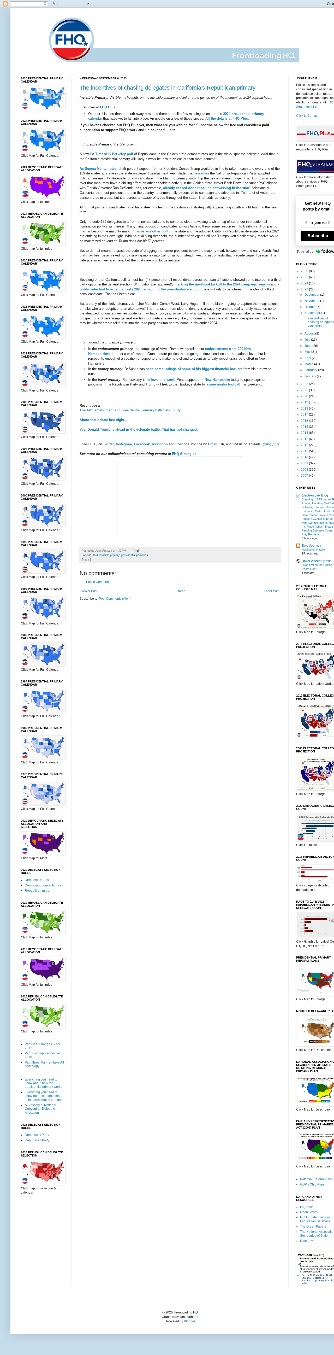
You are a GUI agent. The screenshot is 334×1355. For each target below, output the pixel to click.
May (308, 352)
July (308, 339)
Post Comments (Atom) (115, 598)
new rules (201, 173)
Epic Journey (311, 545)
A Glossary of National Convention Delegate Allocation (40, 1108)
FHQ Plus (107, 107)
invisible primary (109, 555)
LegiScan (307, 1207)
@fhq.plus (271, 444)
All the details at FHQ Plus (226, 118)
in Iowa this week (161, 380)
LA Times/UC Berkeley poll (111, 154)
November (312, 301)
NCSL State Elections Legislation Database (315, 1219)
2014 (305, 433)
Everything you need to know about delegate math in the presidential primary (43, 1096)
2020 (305, 396)
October (311, 307)
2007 (305, 475)
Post (179, 444)
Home (181, 591)
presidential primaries (134, 555)
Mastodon (160, 444)
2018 (305, 408)
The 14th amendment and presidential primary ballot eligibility (130, 410)
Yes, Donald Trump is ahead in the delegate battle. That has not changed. (139, 429)
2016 (305, 421)
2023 (305, 289)
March (309, 364)
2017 (305, 414)
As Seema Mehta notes (98, 169)
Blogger (189, 1321)
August (310, 333)
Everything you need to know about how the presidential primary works (43, 1083)
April (308, 358)
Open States (309, 1212)
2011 (305, 451)
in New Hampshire (215, 380)
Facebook (142, 444)
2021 (305, 390)
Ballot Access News (317, 561)
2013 (305, 439)
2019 (305, 402)
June (308, 346)
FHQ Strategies (184, 454)
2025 (305, 277)
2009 (305, 463)
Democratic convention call (44, 885)
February (311, 370)
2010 (305, 457)
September (313, 313)
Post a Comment (98, 582)
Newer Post (89, 591)
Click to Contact (307, 116)
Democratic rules (37, 880)
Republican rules (37, 890)
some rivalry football (223, 384)
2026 (305, 271)
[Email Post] (136, 550)
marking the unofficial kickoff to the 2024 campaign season (222, 284)
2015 (305, 427)
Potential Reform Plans (316, 1179)
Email (212, 444)
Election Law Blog (315, 495)
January (311, 376)
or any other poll (154, 231)
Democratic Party (37, 1135)
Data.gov (306, 1241)
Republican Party (37, 1140)
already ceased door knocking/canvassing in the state (206, 188)
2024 (95, 555)
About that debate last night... (103, 420)
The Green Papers (313, 1226)
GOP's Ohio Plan (312, 1184)
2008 (305, 469)
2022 (305, 384)
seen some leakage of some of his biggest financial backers (194, 369)
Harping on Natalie (313, 549)
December (312, 294)
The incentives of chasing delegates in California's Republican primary (167, 87)
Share (85, 559)
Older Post (271, 591)
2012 (305, 445)
